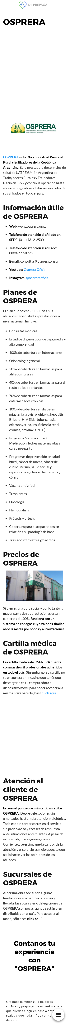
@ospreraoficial (37, 278)
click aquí (49, 693)
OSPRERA (11, 157)
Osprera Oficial (35, 269)
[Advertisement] (34, 67)
